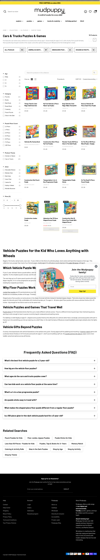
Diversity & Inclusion (57, 514)
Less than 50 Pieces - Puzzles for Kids (19, 444)
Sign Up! (82, 291)
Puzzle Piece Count (11, 123)
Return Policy (7, 514)
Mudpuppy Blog (56, 523)
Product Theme (10, 153)
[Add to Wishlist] (38, 87)
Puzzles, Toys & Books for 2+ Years (53, 444)
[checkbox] (11, 77)
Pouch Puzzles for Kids (13, 438)
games (39, 21)
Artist (6, 167)
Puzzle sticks (7, 312)
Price (8, 196)
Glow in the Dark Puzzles (38, 449)
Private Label (55, 520)
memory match (85, 331)
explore (19, 21)
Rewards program (32, 514)
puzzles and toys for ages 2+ (74, 334)
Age (6, 74)
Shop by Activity (74, 449)
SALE (82, 21)
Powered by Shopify (21, 554)
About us (54, 504)
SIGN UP (66, 489)
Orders (29, 508)
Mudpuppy (13, 554)
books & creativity (53, 21)
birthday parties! (71, 21)
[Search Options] (95, 73)
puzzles (29, 21)
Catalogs (54, 508)
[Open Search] (5, 11)
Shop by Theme (11, 455)
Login (29, 504)
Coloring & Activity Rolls (14, 449)
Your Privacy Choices (9, 523)
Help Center (6, 508)
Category (8, 94)
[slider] (4, 205)
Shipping (5, 511)
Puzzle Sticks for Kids (63, 438)
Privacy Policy (7, 517)
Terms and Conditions (10, 520)
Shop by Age (58, 449)
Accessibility (55, 517)
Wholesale (54, 511)
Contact (5, 504)
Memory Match (77, 444)
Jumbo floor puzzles (9, 292)
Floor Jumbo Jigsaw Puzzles (39, 438)
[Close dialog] (96, 266)
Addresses (30, 511)
